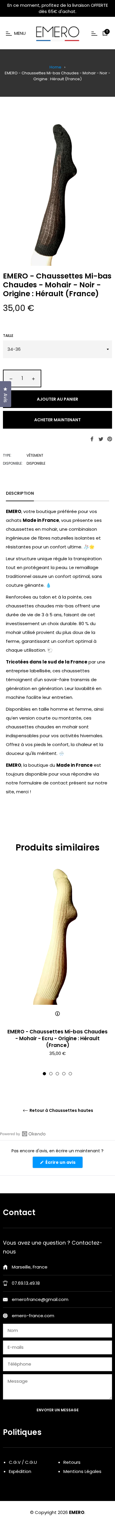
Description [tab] (20, 493)
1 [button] (44, 1073)
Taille (8, 335)
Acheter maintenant (57, 420)
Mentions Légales (82, 1471)
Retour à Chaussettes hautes (61, 1110)
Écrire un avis (64, 1163)
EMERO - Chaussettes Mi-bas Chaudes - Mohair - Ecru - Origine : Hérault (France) (57, 1038)
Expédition (20, 1471)
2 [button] (50, 1073)
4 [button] (63, 1073)
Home (55, 67)
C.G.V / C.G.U (23, 1462)
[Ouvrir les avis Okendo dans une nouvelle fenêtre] (23, 1134)
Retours (71, 1462)
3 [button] (57, 1073)
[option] (57, 971)
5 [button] (70, 1073)
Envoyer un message (58, 1409)
